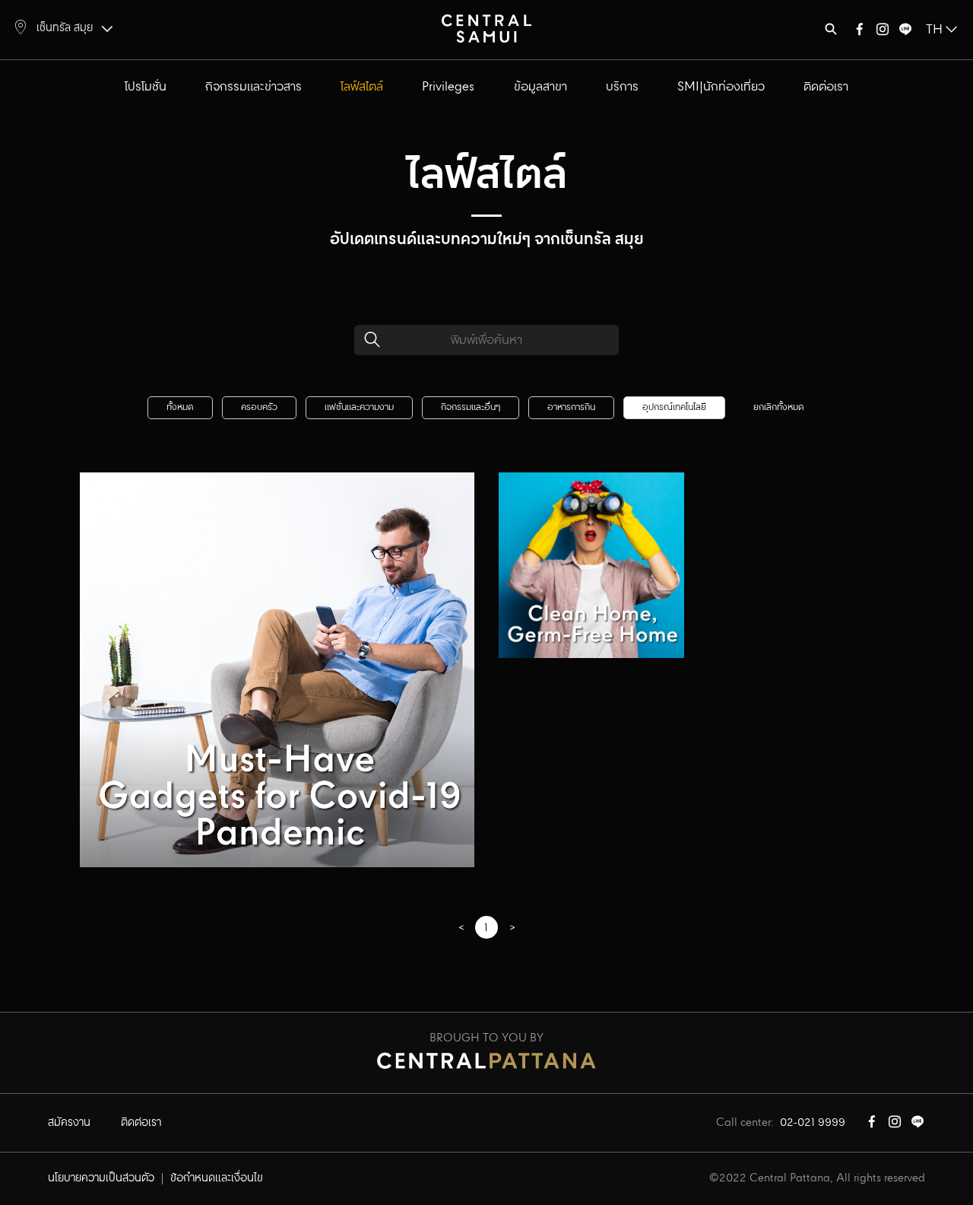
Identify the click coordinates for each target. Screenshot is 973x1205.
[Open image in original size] (486, 27)
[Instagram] (882, 32)
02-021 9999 (812, 1122)
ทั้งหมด (180, 407)
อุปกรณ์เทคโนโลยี (674, 407)
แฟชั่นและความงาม (359, 407)
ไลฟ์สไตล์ (362, 87)
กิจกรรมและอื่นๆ (470, 407)
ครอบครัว (259, 407)
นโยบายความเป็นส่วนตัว (101, 1178)
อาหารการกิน (571, 407)
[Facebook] (859, 32)
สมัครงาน (69, 1122)
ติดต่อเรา (825, 87)
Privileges (448, 87)
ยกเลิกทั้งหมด (778, 407)
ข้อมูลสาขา (540, 87)
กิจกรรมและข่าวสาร (253, 87)
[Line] (905, 32)
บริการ (622, 87)
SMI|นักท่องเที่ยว (721, 87)
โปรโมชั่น (145, 87)
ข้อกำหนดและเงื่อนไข (216, 1178)
